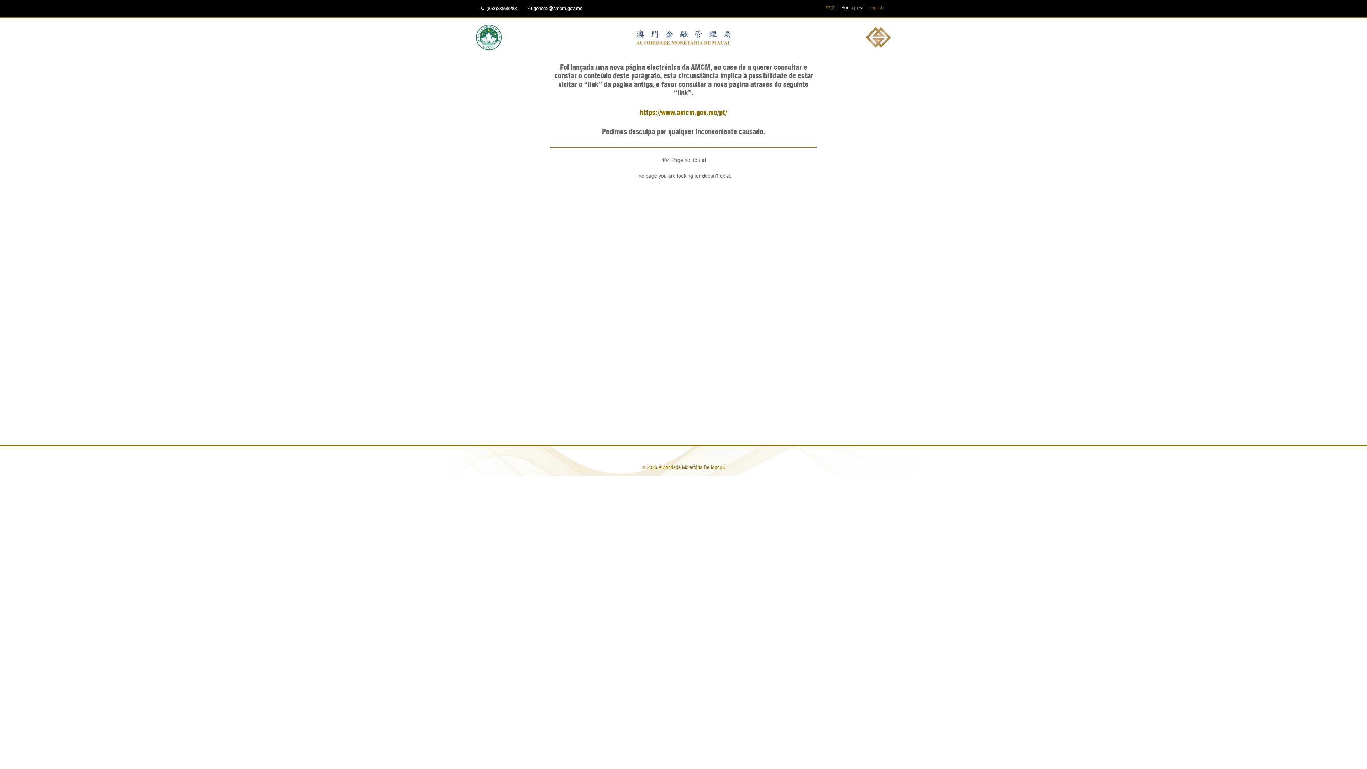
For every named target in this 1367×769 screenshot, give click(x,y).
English (876, 7)
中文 (830, 7)
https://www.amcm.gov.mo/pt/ (683, 112)
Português (851, 7)
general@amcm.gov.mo (558, 8)
